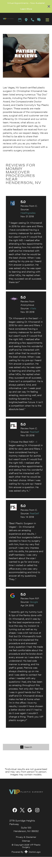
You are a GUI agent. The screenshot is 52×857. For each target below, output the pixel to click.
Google (34, 602)
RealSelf (34, 431)
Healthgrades (28, 212)
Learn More (26, 8)
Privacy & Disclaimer (26, 837)
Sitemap (26, 840)
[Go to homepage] (7, 19)
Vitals (33, 308)
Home (11, 60)
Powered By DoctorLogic (26, 851)
